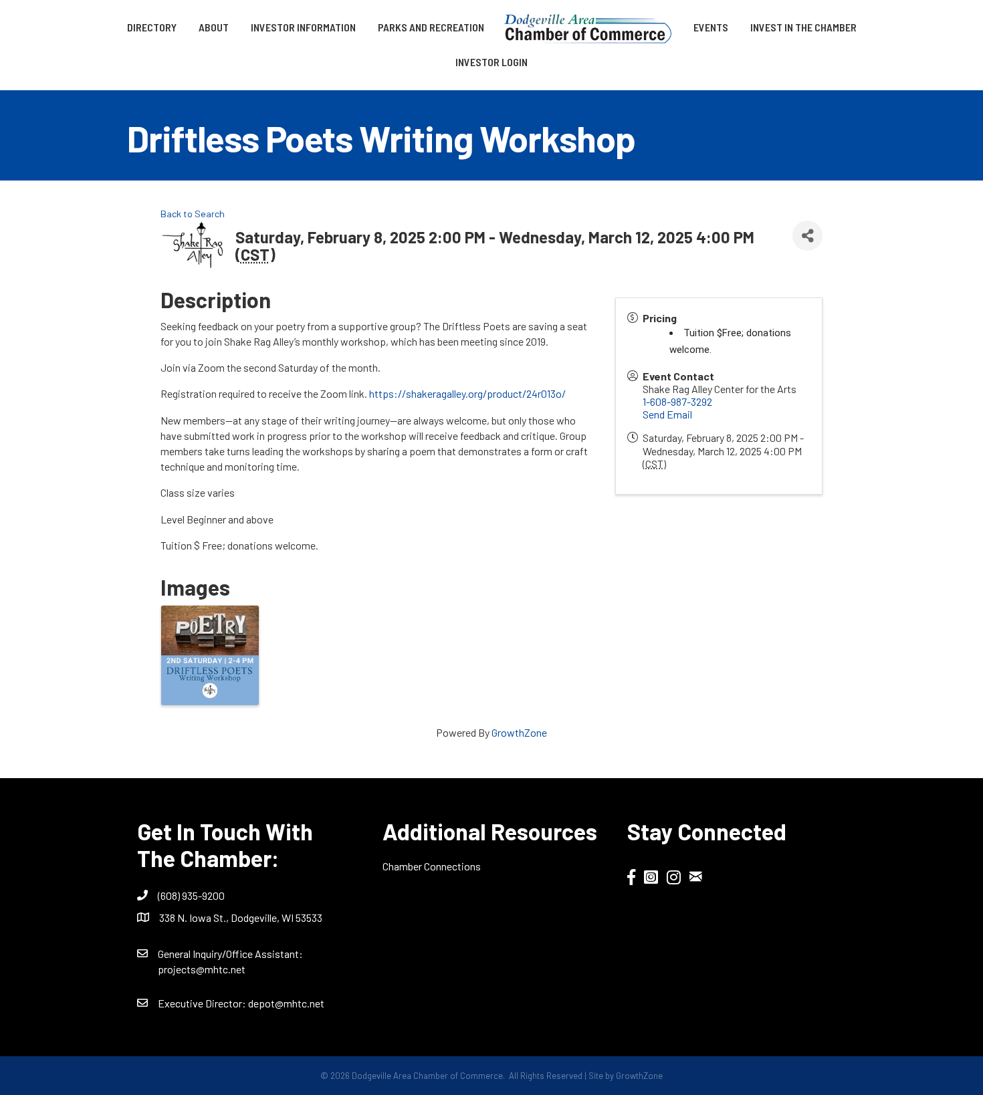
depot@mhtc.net (286, 1003)
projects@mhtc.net (201, 969)
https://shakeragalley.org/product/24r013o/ (467, 393)
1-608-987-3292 (677, 401)
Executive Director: (203, 1003)
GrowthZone (519, 732)
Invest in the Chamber (803, 27)
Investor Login (491, 61)
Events (710, 27)
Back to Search (192, 213)
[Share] (807, 236)
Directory (152, 27)
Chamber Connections (432, 866)
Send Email (667, 414)
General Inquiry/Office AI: (230, 953)
